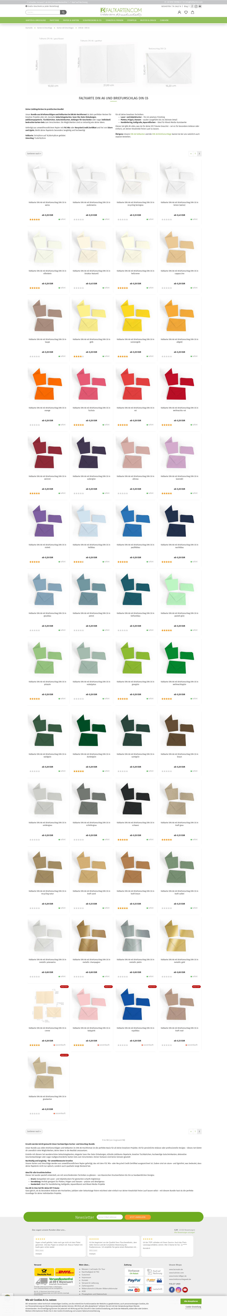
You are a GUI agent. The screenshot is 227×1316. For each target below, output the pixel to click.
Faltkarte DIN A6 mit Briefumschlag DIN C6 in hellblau (91, 546)
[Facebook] (192, 6)
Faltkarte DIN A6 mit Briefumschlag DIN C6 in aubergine (91, 477)
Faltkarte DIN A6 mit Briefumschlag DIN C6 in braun (179, 755)
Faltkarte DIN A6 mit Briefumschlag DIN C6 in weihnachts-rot (179, 409)
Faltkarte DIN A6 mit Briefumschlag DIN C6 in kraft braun (135, 892)
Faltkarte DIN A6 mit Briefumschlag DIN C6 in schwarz (135, 824)
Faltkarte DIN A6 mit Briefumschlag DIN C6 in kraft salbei (179, 892)
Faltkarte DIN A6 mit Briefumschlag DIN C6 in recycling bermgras (135, 203)
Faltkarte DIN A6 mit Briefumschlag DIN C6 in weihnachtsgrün (179, 683)
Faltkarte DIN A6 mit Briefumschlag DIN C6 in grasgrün (135, 683)
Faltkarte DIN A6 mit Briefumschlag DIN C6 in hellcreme (135, 272)
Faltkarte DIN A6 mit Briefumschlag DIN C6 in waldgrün (47, 755)
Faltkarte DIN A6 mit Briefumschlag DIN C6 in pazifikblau (135, 546)
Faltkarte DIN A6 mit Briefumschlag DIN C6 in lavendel (179, 477)
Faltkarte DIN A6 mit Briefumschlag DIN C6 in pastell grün (179, 614)
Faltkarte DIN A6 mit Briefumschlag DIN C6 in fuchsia (91, 409)
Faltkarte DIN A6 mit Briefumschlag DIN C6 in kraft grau (179, 824)
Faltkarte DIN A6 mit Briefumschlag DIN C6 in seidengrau (47, 824)
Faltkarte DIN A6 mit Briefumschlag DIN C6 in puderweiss (91, 203)
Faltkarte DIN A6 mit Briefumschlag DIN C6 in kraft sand (91, 892)
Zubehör (164, 20)
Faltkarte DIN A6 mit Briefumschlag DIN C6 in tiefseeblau (135, 614)
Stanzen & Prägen (114, 20)
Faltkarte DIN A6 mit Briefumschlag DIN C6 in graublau (47, 614)
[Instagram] (196, 6)
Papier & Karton (71, 20)
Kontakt (85, 1280)
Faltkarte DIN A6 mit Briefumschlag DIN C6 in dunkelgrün (91, 755)
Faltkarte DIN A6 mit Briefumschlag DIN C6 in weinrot (47, 477)
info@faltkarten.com (194, 2)
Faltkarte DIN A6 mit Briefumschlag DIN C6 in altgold (179, 340)
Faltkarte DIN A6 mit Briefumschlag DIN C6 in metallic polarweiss (47, 960)
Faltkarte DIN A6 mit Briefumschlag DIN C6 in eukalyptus (91, 683)
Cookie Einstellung (193, 1307)
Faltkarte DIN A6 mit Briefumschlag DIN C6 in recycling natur (47, 892)
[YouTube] (200, 6)
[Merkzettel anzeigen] (186, 12)
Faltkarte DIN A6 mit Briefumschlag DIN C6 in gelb (91, 340)
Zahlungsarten (88, 1286)
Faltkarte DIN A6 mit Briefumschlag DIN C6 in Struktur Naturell (91, 272)
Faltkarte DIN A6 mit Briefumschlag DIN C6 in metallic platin (135, 960)
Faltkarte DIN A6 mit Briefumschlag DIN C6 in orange (47, 409)
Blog (186, 6)
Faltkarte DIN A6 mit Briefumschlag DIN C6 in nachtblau (179, 546)
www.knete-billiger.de (178, 1276)
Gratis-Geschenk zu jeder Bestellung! (43, 6)
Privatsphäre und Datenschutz (94, 1294)
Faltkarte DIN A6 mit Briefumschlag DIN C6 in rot (135, 409)
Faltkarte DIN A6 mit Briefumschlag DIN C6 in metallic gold (179, 960)
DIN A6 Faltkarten (137, 134)
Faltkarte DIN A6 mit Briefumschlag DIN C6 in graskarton (47, 1097)
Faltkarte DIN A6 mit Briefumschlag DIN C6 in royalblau (135, 1029)
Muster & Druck (148, 20)
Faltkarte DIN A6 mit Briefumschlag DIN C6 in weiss (47, 203)
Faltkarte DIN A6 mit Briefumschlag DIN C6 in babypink (91, 1029)
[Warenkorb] (192, 12)
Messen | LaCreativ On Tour (93, 1269)
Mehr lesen (39, 1250)
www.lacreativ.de (176, 1269)
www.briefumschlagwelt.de (180, 1279)
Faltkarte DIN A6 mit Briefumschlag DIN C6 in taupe (47, 340)
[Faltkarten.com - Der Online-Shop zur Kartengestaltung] (121, 12)
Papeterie (54, 20)
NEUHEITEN (166, 6)
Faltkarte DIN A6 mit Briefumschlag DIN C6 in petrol (91, 614)
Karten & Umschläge (36, 20)
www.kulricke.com (176, 1273)
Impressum (86, 1277)
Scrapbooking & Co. (92, 20)
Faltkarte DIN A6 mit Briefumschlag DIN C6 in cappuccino (179, 272)
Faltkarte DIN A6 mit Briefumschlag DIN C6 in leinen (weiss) (179, 203)
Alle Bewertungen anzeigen (184, 1232)
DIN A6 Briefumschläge (161, 134)
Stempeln (131, 20)
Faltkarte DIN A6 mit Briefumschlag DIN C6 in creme (47, 1029)
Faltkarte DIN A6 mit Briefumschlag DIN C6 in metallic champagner (91, 960)
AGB (84, 1291)
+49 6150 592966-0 (174, 2)
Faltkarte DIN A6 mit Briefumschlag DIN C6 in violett (47, 546)
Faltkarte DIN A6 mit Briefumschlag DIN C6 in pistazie (47, 683)
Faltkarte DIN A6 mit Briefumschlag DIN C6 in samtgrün (135, 755)
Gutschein (86, 1275)
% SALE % (177, 6)
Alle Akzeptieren (191, 1301)
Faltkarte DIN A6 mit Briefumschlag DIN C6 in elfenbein (47, 272)
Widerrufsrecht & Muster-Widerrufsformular (100, 1288)
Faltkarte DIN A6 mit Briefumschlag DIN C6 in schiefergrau (91, 824)
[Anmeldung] (179, 12)
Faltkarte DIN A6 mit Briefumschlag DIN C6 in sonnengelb (135, 340)
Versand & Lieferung (90, 1283)
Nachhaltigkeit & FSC (90, 1272)
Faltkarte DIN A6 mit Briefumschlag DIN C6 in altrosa (135, 477)
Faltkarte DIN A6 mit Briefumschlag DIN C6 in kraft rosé (179, 1029)
